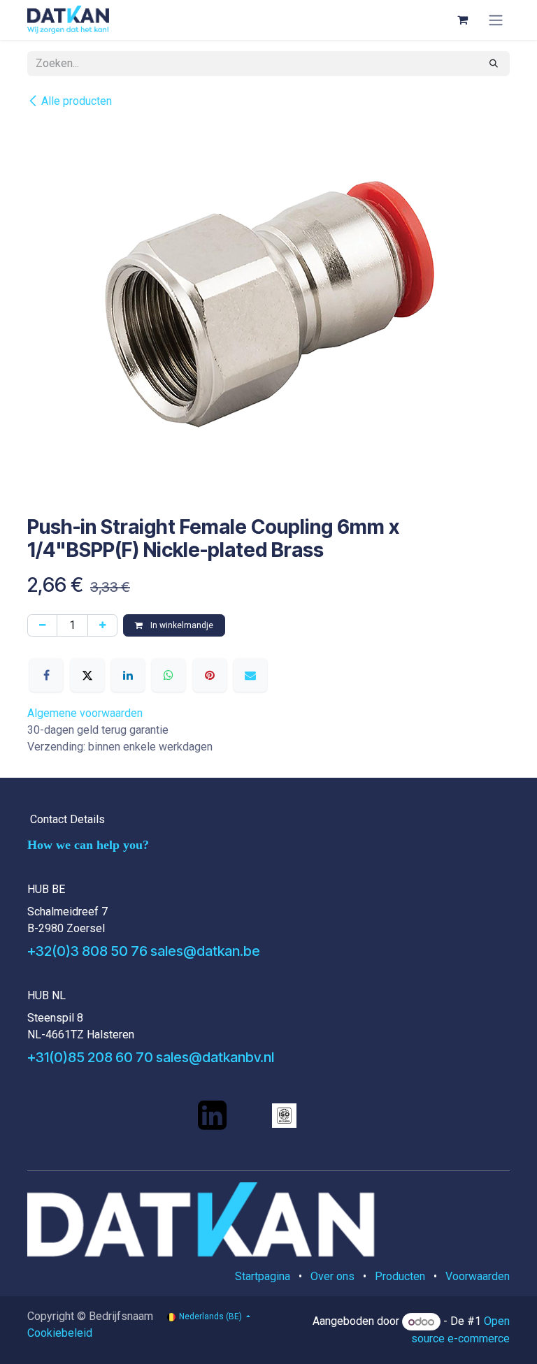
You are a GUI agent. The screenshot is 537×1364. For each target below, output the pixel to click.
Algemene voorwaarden (85, 713)
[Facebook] (46, 675)
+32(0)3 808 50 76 (87, 951)
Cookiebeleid (59, 1333)
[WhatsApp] (168, 675)
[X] (87, 675)
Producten (400, 1276)
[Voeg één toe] (102, 625)
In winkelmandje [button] (180, 625)
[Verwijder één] (42, 625)
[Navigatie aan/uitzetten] (496, 20)
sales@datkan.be (205, 951)
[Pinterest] (210, 675)
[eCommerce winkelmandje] (462, 20)
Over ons (332, 1276)
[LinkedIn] (128, 675)
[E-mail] (250, 675)
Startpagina (262, 1276)
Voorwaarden (477, 1276)
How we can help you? (88, 845)
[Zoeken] (494, 63)
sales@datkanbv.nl (215, 1057)
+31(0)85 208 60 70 (90, 1057)
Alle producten (76, 101)
